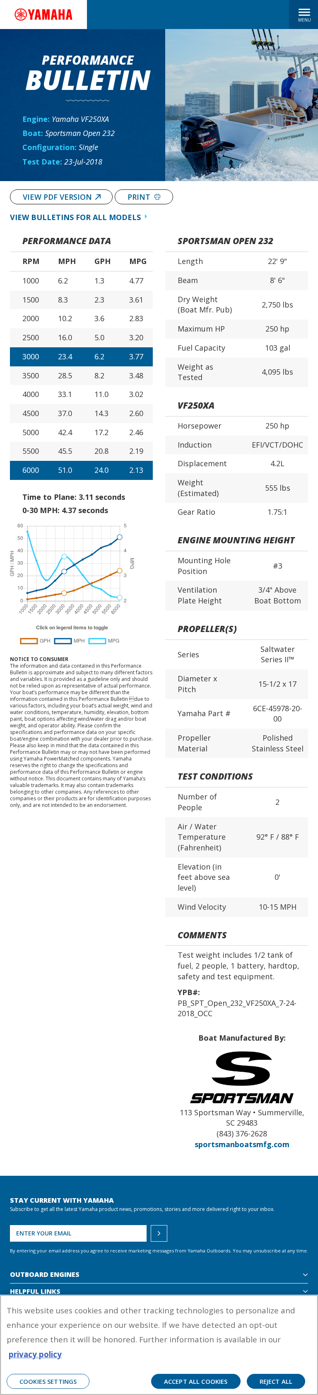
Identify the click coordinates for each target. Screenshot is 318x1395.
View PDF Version (57, 197)
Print (140, 197)
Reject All (276, 1381)
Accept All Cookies (196, 1381)
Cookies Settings (48, 1381)
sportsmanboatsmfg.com (242, 1144)
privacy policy (35, 1354)
